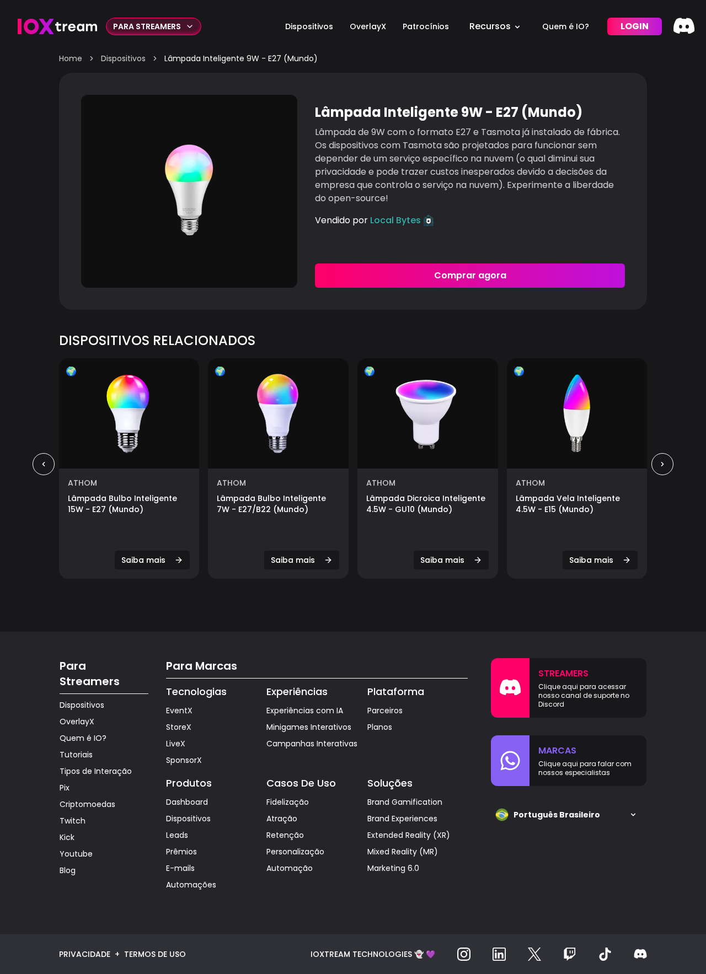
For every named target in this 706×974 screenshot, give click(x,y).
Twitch (72, 820)
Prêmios (181, 851)
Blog (68, 870)
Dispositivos (123, 58)
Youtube (76, 853)
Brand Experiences (402, 818)
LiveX (175, 743)
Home (70, 58)
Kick (67, 837)
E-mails (180, 868)
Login (635, 26)
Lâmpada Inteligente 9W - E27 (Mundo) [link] (241, 58)
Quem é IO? (83, 738)
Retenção (285, 835)
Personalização (295, 851)
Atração (281, 818)
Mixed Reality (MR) (402, 851)
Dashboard (187, 802)
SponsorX (184, 760)
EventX (179, 710)
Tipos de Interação (96, 771)
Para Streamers (147, 26)
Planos (379, 727)
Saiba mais (143, 560)
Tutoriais (76, 754)
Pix (64, 787)
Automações (191, 884)
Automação (289, 868)
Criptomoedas (87, 804)
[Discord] (684, 26)
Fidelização (287, 802)
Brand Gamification (404, 802)
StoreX (178, 727)
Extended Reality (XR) (408, 835)
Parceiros (385, 710)
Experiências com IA (304, 710)
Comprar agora (470, 275)
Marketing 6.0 (393, 868)
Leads (177, 835)
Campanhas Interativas (311, 743)
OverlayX (77, 721)
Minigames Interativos (308, 727)
